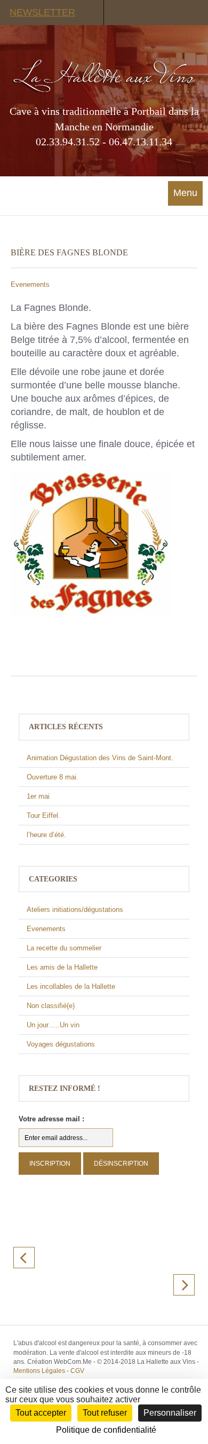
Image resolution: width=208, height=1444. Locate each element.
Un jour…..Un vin (53, 1025)
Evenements (30, 284)
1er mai (38, 796)
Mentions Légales (39, 1371)
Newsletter (42, 12)
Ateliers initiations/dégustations (75, 910)
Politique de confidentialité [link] (106, 1429)
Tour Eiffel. (43, 815)
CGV (77, 1371)
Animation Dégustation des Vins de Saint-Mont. (100, 758)
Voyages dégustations (61, 1044)
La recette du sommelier (64, 948)
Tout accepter (40, 1412)
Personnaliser (169, 1412)
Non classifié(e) (51, 1006)
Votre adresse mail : (51, 1119)
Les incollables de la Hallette (71, 986)
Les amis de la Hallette (62, 967)
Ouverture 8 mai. (52, 777)
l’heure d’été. (46, 835)
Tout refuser (105, 1412)
